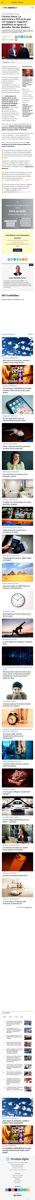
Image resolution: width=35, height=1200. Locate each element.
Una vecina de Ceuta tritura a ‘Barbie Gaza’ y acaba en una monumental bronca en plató (14, 1044)
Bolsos (7, 221)
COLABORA (18, 250)
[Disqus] (17, 934)
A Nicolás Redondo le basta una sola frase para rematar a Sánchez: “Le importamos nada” (14, 1088)
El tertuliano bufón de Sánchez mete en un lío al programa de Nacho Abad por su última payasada (14, 1023)
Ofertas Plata (24, 223)
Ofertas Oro (24, 220)
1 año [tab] (21, 1017)
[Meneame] (30, 37)
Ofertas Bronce (25, 225)
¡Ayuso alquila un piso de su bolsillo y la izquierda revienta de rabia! (14, 1037)
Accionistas (17, 1182)
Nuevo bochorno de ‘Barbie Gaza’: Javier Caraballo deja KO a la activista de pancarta (14, 1073)
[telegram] (22, 1189)
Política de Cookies (17, 1177)
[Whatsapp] (24, 37)
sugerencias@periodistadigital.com (17, 1169)
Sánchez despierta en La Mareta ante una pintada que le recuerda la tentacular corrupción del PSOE (14, 1051)
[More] (16, 40)
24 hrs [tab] (4, 1017)
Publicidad (17, 1179)
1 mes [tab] (16, 1017)
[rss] (28, 1189)
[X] (9, 1189)
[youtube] (12, 1189)
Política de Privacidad (17, 1175)
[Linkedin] (22, 37)
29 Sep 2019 (5, 39)
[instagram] (19, 1189)
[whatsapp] (25, 1189)
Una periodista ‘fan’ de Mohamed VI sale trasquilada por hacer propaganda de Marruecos (14, 1030)
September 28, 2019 (26, 180)
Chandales (13, 221)
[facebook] (6, 1189)
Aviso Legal (17, 1173)
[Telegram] (27, 37)
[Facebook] (16, 37)
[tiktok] (15, 1189)
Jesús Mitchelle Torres (17, 278)
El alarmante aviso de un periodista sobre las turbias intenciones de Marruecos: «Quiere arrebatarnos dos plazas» (13, 1081)
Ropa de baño (10, 223)
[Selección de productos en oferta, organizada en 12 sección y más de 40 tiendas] (17, 202)
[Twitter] (19, 37)
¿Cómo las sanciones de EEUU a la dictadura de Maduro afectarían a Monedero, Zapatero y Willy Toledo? (27, 82)
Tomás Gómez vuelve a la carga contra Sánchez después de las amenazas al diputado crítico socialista (14, 1066)
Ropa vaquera (10, 225)
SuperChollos (25, 218)
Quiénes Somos (17, 1181)
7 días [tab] (10, 1017)
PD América (10, 8)
